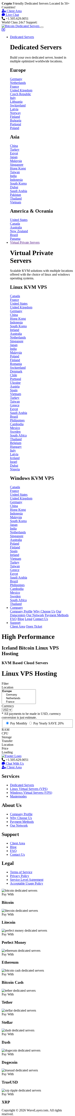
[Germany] (19, 695)
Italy (13, 98)
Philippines (17, 420)
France (14, 86)
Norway (15, 113)
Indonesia (16, 179)
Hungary (16, 446)
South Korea (18, 183)
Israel (13, 462)
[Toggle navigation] (42, 27)
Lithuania (16, 101)
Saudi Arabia (18, 191)
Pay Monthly (18, 723)
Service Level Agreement (26, 879)
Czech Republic (20, 94)
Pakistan (15, 194)
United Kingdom (21, 90)
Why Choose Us (44, 611)
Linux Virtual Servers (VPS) (29, 789)
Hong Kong (18, 168)
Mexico (15, 428)
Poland (14, 128)
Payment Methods (57, 615)
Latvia (14, 109)
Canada (15, 223)
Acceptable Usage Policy (26, 883)
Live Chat (12, 15)
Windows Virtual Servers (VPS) (31, 792)
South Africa (18, 435)
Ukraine (15, 382)
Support (15, 622)
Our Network (35, 615)
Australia (16, 227)
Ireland (14, 330)
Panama (15, 238)
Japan (14, 157)
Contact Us (40, 619)
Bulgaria (15, 120)
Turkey (14, 149)
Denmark (16, 371)
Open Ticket (34, 626)
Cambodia (17, 424)
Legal (28, 619)
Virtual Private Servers (25, 242)
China (14, 146)
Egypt (14, 153)
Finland (15, 116)
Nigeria (15, 469)
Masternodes (18, 796)
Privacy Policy (19, 876)
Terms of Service (21, 872)
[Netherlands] (19, 698)
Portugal (15, 124)
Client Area (14, 11)
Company (16, 607)
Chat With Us (14, 763)
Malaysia (16, 161)
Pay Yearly (48, 723)
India (13, 176)
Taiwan (15, 172)
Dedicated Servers (22, 37)
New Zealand (19, 231)
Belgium (15, 443)
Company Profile (21, 611)
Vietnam (15, 202)
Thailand (16, 198)
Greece (14, 405)
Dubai (14, 187)
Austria (15, 386)
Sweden (15, 431)
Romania (16, 364)
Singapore (16, 164)
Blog (21, 619)
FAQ (13, 619)
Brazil (14, 235)
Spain (14, 390)
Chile (13, 375)
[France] (19, 702)
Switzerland (18, 105)
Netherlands (18, 83)
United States (19, 220)
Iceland (15, 458)
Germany (16, 79)
